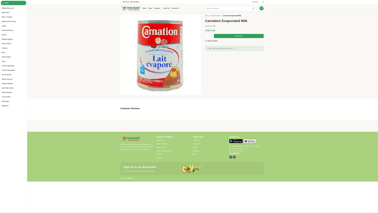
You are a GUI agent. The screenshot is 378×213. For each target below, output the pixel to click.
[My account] (263, 2)
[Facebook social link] (230, 157)
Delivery (196, 151)
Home (207, 15)
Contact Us (197, 144)
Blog (194, 154)
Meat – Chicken (162, 144)
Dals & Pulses (162, 147)
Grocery (159, 154)
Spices (159, 158)
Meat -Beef (160, 140)
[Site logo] (130, 8)
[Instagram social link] (234, 157)
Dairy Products (216, 15)
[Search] (253, 8)
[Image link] (130, 138)
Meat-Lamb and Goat (164, 151)
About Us (196, 140)
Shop (195, 147)
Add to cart (238, 36)
